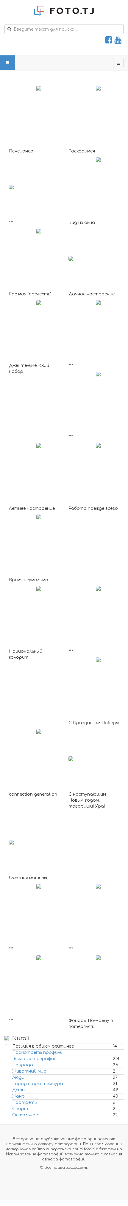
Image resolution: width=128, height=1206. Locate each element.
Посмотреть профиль (37, 1052)
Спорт (20, 1109)
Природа (22, 1065)
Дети (18, 1090)
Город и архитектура (37, 1084)
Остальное (25, 1115)
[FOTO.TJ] (64, 11)
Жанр (18, 1096)
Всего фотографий (34, 1059)
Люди (18, 1077)
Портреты (25, 1102)
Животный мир (29, 1071)
